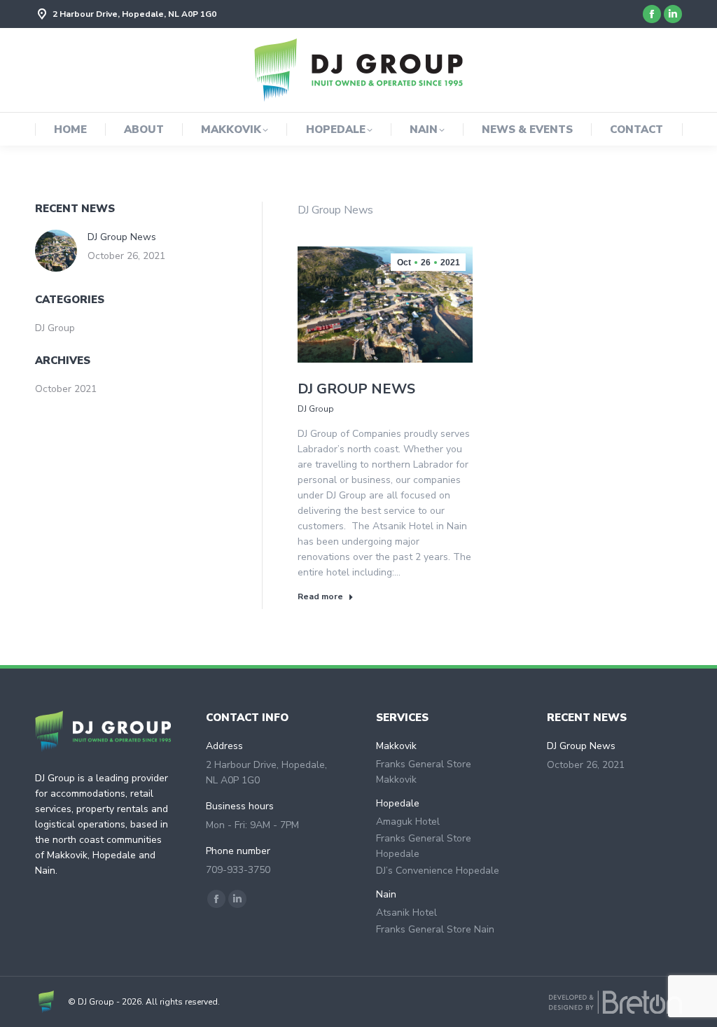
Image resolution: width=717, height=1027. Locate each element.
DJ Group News (356, 388)
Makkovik (396, 746)
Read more (320, 596)
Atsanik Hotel (406, 912)
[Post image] (56, 251)
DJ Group (316, 408)
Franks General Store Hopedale (423, 846)
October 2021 (66, 389)
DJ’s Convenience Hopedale (437, 870)
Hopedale (397, 803)
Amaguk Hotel (408, 821)
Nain (386, 894)
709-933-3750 (238, 869)
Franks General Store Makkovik (423, 771)
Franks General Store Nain (435, 929)
